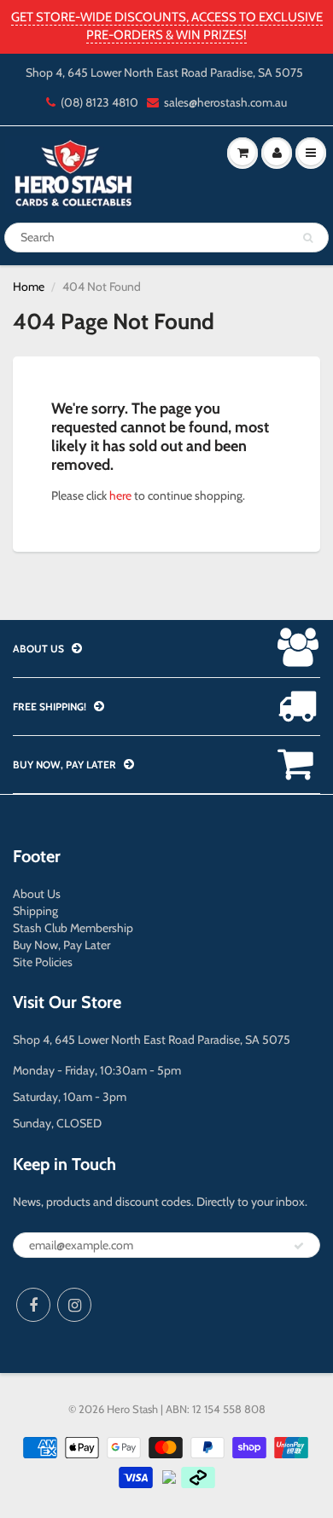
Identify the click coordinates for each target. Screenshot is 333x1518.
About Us (37, 893)
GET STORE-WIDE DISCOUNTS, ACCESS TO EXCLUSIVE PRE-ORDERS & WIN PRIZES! (167, 26)
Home (28, 286)
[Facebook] (33, 1305)
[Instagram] (74, 1305)
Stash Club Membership (73, 928)
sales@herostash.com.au (225, 102)
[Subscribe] (299, 1246)
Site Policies (43, 962)
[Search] (307, 238)
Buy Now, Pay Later (61, 945)
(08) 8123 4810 (99, 102)
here (120, 495)
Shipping (35, 910)
